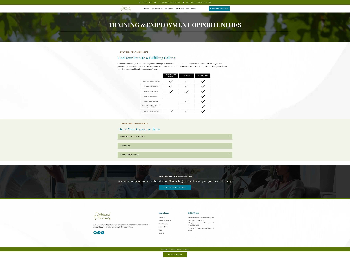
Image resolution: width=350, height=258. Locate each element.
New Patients (169, 8)
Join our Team (180, 8)
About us (146, 8)
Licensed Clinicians (129, 154)
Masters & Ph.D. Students (132, 136)
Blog (187, 8)
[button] (175, 137)
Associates (125, 145)
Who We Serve (155, 8)
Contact (193, 8)
